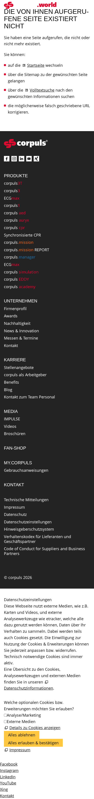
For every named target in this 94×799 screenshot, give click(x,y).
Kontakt (11, 345)
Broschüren (14, 433)
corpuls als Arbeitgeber (25, 374)
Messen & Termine (21, 338)
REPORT (26, 250)
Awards (10, 316)
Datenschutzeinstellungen (28, 522)
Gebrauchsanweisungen (26, 470)
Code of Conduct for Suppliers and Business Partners (44, 551)
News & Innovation (21, 331)
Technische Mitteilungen (26, 499)
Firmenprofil (15, 308)
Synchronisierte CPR (22, 235)
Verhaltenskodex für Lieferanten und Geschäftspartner (37, 539)
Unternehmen (20, 300)
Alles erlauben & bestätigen (33, 742)
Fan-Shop (15, 448)
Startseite (35, 65)
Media (11, 411)
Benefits (11, 382)
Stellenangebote (19, 367)
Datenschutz (15, 514)
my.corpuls (18, 462)
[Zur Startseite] (30, 5)
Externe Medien (21, 721)
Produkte (16, 175)
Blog (8, 389)
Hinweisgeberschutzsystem (29, 529)
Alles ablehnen (21, 735)
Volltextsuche (42, 90)
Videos (10, 426)
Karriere (15, 359)
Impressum (14, 507)
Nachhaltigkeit (17, 323)
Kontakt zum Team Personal (29, 397)
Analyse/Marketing (24, 715)
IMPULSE (12, 419)
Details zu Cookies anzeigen (34, 727)
